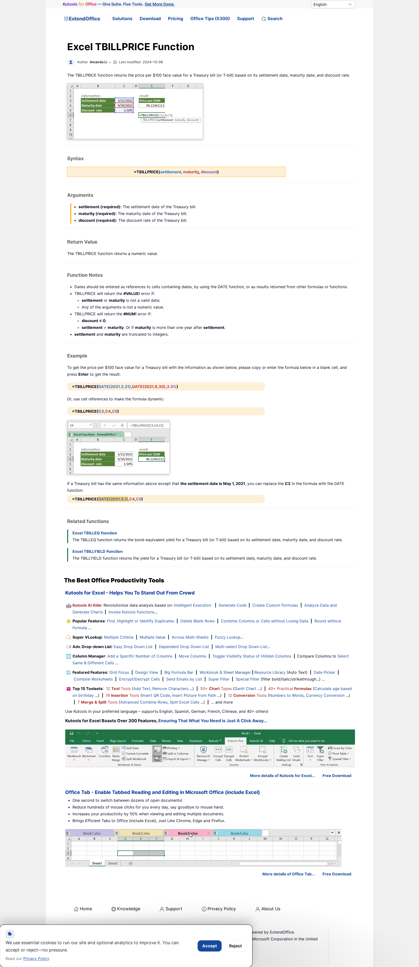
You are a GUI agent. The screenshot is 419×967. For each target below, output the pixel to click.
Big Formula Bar (178, 672)
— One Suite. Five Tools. (119, 4)
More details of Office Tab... (288, 874)
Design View (146, 672)
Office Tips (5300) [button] (210, 18)
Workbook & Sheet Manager (225, 672)
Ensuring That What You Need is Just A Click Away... (212, 720)
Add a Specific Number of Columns (139, 656)
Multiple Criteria (118, 637)
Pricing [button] (175, 18)
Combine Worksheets (93, 679)
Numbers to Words (286, 695)
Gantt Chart (245, 688)
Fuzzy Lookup (228, 637)
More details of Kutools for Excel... (282, 775)
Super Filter (218, 679)
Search (274, 18)
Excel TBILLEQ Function (95, 533)
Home (86, 908)
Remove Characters (170, 688)
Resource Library (269, 672)
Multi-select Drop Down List (241, 646)
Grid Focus (119, 672)
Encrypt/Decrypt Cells (139, 679)
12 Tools (118, 688)
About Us (270, 908)
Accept (209, 945)
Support (245, 18)
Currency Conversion (325, 695)
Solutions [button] (122, 18)
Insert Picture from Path (194, 695)
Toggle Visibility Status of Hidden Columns (251, 656)
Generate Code (233, 605)
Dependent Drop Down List (184, 646)
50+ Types (216, 688)
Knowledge (128, 908)
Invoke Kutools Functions (131, 612)
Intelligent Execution (192, 605)
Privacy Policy (222, 908)
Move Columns (192, 656)
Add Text (141, 688)
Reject (235, 945)
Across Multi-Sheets (190, 637)
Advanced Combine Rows (144, 702)
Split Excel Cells (184, 702)
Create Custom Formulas (275, 605)
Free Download (336, 775)
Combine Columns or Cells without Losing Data (264, 620)
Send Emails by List (184, 679)
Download (150, 18)
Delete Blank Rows (197, 620)
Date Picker (324, 672)
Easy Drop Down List (133, 646)
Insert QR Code (156, 695)
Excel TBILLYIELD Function (98, 551)
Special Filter (247, 679)
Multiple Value (153, 637)
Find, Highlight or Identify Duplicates (140, 620)
